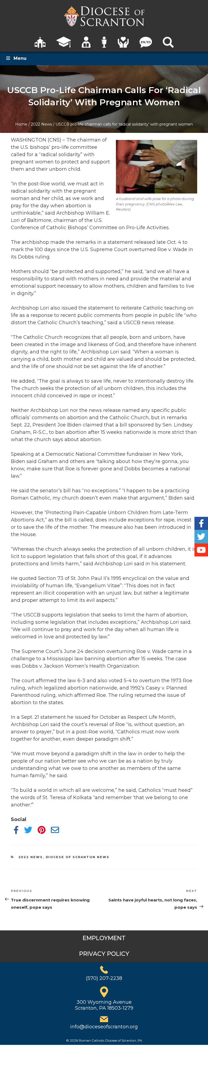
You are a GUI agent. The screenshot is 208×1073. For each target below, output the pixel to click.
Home (21, 124)
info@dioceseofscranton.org (104, 1027)
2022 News (41, 124)
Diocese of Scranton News (78, 857)
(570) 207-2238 (104, 978)
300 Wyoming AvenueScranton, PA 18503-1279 (104, 1005)
